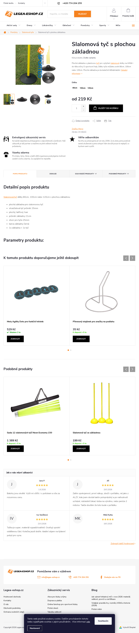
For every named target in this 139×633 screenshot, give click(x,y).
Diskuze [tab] (53, 174)
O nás (6, 604)
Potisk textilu (8, 3)
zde (88, 621)
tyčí (97, 63)
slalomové (115, 63)
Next (132, 258)
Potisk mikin (96, 609)
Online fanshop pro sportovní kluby (63, 604)
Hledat (82, 13)
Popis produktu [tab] (20, 174)
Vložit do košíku (108, 108)
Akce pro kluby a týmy (57, 596)
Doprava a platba (55, 600)
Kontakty (21, 3)
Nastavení (35, 628)
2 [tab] (70, 350)
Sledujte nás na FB (112, 577)
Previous (126, 258)
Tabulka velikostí (54, 612)
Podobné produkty (117, 174)
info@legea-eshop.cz (51, 577)
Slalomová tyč (10, 197)
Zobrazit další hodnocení (122, 543)
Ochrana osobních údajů (14, 612)
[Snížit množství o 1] (83, 110)
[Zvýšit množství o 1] (83, 106)
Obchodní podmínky (12, 608)
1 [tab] (68, 350)
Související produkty (84, 174)
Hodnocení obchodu (12, 596)
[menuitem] (14, 25)
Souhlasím (103, 620)
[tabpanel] (37, 306)
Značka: (77, 129)
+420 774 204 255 (81, 577)
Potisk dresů (53, 608)
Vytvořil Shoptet (129, 627)
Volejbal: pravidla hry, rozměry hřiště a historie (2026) (110, 604)
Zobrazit (15, 339)
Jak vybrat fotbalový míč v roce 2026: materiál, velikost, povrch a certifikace (110, 597)
